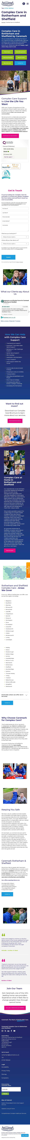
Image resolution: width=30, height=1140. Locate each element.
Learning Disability (7, 57)
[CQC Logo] (8, 144)
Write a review (5, 321)
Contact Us (20, 63)
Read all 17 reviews (14, 321)
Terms (18, 262)
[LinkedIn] (8, 1031)
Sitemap (4, 1074)
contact (11, 870)
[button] (28, 570)
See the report (8, 157)
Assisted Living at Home (8, 1108)
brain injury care (18, 128)
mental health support (20, 131)
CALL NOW (25, 1135)
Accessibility (5, 1067)
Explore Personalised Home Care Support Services (13, 1103)
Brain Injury (7, 51)
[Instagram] (2, 1031)
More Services (7, 63)
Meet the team (9, 550)
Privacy (21, 262)
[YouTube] (14, 1031)
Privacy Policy (19, 249)
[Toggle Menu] (28, 4)
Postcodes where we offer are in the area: (12, 695)
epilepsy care (17, 129)
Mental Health (21, 57)
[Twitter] (5, 1031)
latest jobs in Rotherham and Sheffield (12, 204)
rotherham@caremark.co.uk (10, 1055)
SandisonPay (12, 1137)
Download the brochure (15, 420)
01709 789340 (8, 8)
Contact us (7, 702)
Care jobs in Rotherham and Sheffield (15, 1007)
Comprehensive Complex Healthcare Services (14, 1113)
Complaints (5, 1078)
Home (3, 22)
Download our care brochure (10, 135)
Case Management (20, 51)
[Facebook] (11, 1031)
